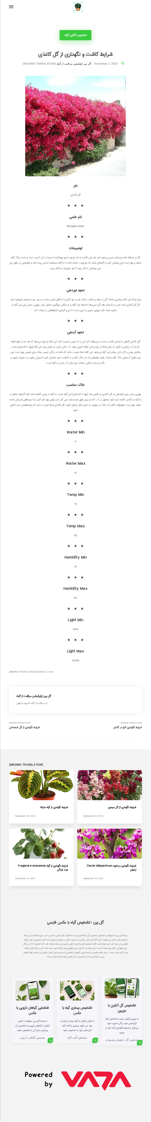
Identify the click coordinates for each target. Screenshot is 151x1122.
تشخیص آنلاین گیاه (76, 35)
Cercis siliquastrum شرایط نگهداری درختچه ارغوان (111, 867)
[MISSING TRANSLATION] (24, 725)
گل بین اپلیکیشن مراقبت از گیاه (74, 63)
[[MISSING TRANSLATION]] (11, 6)
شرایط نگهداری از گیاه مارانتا (54, 807)
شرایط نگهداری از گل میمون (122, 807)
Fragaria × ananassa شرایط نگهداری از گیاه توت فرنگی (43, 867)
